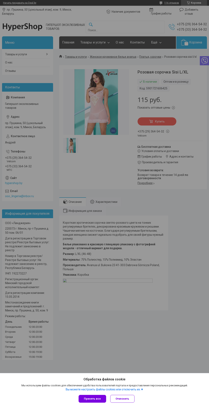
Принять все (92, 398)
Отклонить (122, 398)
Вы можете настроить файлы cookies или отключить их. (103, 389)
